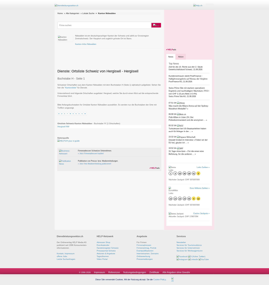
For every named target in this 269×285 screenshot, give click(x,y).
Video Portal (102, 259)
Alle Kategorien (72, 13)
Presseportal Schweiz (106, 251)
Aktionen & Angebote (106, 253)
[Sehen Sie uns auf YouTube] (204, 259)
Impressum (99, 272)
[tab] (170, 56)
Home (60, 13)
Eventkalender (103, 245)
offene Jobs (62, 256)
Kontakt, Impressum (66, 253)
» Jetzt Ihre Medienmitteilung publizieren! (94, 164)
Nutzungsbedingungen (134, 272)
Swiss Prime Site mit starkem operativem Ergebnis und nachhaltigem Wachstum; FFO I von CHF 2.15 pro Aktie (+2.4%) (189, 91)
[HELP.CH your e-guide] (197, 5)
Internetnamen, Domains (148, 253)
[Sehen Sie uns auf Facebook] (182, 256)
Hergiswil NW (63, 126)
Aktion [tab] (181, 57)
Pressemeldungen (145, 259)
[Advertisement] (187, 29)
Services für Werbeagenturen (190, 251)
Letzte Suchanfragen (66, 259)
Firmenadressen (144, 245)
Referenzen (114, 272)
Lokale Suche (88, 13)
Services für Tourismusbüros (189, 245)
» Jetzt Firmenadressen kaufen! (91, 153)
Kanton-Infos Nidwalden (85, 44)
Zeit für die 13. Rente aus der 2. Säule (186, 67)
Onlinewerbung (143, 256)
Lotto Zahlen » (203, 167)
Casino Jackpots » (201, 213)
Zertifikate (154, 272)
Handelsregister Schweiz (108, 248)
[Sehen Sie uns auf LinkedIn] (193, 259)
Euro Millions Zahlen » (200, 188)
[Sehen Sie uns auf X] (196, 256)
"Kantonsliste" (71, 88)
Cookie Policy (159, 279)
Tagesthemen (103, 256)
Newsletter (181, 242)
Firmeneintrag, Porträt (146, 248)
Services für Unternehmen (188, 248)
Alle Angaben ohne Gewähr (176, 272)
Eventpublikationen (145, 251)
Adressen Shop (103, 242)
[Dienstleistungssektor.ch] (66, 5)
